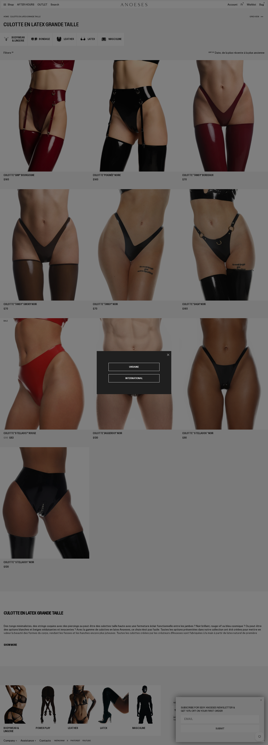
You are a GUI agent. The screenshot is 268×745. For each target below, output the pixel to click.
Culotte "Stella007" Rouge (20, 433)
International (134, 378)
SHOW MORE (10, 645)
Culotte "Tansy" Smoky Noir (20, 304)
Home (6, 17)
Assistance (27, 740)
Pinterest (75, 741)
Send (251, 710)
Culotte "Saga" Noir (194, 304)
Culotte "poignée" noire (107, 175)
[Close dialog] (261, 700)
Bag (261, 4)
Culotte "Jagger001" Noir (107, 433)
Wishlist (251, 4)
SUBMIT (220, 728)
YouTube (86, 741)
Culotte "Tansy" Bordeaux (197, 175)
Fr (242, 4)
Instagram (59, 741)
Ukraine (134, 366)
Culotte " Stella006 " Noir (197, 433)
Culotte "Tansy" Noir (105, 304)
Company (9, 740)
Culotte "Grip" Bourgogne (19, 175)
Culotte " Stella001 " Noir (19, 562)
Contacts (45, 740)
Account (233, 4)
